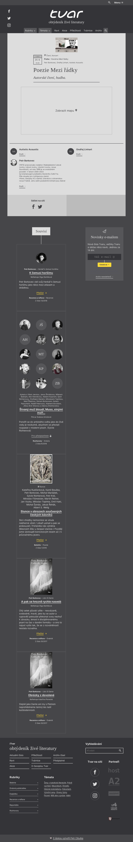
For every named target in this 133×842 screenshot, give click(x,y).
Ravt (56, 30)
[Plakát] (66, 45)
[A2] (113, 782)
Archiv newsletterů (104, 277)
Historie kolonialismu (52, 789)
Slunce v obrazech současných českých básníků (41, 513)
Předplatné (59, 760)
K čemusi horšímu (41, 272)
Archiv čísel (59, 755)
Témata (44, 30)
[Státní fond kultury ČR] (113, 819)
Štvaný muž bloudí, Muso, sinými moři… (41, 411)
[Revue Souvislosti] (113, 794)
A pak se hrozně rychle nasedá (41, 601)
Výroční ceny (49, 792)
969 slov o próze (58, 795)
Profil (21, 154)
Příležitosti (75, 30)
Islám (68, 795)
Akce (64, 30)
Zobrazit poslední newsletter (103, 271)
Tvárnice (88, 30)
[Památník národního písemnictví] (113, 806)
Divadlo (65, 786)
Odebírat (103, 264)
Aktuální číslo (16, 755)
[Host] (113, 770)
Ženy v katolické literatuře (55, 783)
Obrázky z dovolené (41, 695)
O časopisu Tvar (39, 766)
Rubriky (29, 30)
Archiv (98, 30)
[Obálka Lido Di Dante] (41, 576)
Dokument (66, 789)
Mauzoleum (56, 786)
